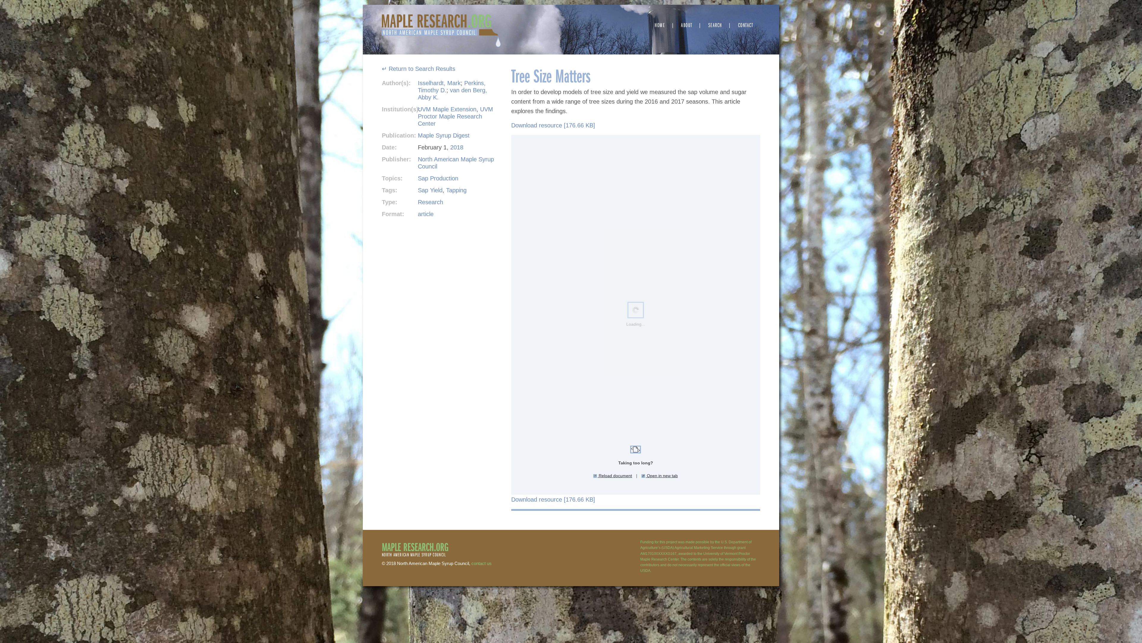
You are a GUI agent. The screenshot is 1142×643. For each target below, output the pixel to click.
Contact (745, 25)
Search (715, 25)
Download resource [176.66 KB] (553, 125)
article (426, 214)
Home (660, 25)
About (686, 25)
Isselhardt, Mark (439, 83)
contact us (481, 563)
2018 (456, 147)
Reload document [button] (614, 475)
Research (430, 202)
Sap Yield (430, 190)
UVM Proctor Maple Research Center (455, 116)
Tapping (456, 190)
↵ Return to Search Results (418, 68)
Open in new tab (662, 475)
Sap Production (438, 178)
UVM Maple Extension (447, 109)
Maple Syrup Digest (444, 135)
